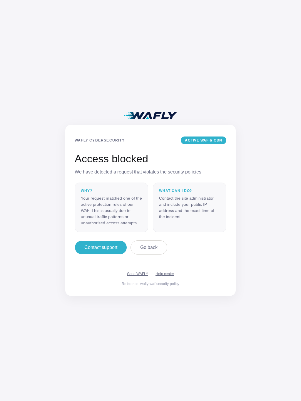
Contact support (100, 247)
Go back (149, 247)
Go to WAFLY (137, 274)
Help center (164, 274)
